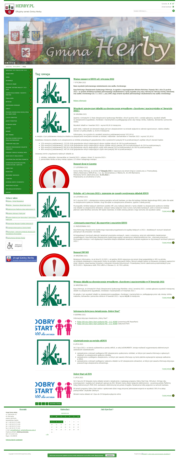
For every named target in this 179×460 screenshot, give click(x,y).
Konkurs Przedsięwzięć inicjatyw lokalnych (16, 148)
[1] (5, 63)
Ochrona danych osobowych (15, 182)
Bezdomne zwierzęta (12, 175)
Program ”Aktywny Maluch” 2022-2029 (16, 88)
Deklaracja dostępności (13, 189)
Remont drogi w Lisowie (85, 163)
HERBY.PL (25, 5)
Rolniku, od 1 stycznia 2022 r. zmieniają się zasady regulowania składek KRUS (111, 193)
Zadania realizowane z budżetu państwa (16, 94)
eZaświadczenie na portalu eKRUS (90, 340)
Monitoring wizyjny (12, 185)
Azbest (8, 108)
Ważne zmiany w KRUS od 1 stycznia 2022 (93, 79)
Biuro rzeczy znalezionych (14, 156)
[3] (9, 63)
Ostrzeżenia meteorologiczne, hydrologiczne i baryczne (16, 164)
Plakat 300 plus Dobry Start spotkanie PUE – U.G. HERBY (97, 321)
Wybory (8, 131)
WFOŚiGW (8, 102)
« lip (47, 434)
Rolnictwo (9, 172)
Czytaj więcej (166, 211)
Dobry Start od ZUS (82, 374)
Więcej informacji (99, 455)
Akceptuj (110, 455)
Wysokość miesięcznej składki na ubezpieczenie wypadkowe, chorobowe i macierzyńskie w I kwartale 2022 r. (122, 109)
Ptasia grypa (9, 98)
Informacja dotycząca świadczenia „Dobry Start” (96, 311)
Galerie (8, 128)
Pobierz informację (79, 100)
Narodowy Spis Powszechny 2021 (16, 70)
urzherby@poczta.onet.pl (28, 430)
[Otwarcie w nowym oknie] (15, 201)
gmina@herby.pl (15, 430)
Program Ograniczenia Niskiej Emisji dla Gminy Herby (17, 113)
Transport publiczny (12, 143)
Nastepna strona (55, 404)
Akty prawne (10, 135)
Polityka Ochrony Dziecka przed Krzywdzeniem (14, 139)
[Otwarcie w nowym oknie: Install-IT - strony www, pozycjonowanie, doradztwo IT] (156, 454)
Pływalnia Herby (11, 124)
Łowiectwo (9, 168)
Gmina (8, 77)
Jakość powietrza (11, 121)
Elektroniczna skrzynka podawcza (17, 159)
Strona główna (16, 66)
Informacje (9, 80)
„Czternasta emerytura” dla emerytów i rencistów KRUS (100, 222)
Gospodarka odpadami (13, 105)
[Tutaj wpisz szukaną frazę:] (152, 11)
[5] (12, 63)
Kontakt (8, 192)
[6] (14, 63)
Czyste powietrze (11, 117)
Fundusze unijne (11, 84)
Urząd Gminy (10, 74)
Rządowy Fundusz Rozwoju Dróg (16, 152)
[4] (10, 63)
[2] (7, 63)
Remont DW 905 (81, 252)
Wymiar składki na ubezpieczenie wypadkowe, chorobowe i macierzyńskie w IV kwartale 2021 (118, 281)
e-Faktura (9, 178)
